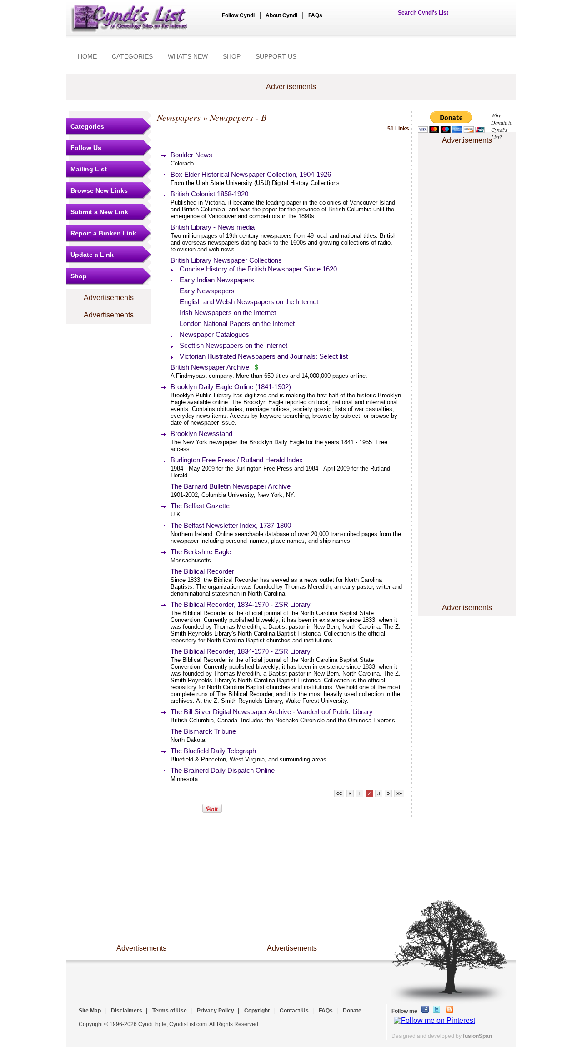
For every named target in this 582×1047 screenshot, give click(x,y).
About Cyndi (281, 15)
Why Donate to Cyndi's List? (501, 125)
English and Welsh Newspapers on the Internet (249, 302)
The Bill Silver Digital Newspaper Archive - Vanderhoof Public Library (272, 712)
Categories (87, 126)
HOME (87, 56)
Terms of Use (169, 1010)
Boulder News (191, 155)
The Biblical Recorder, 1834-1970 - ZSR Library (241, 604)
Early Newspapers (207, 291)
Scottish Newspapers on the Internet (233, 345)
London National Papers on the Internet (237, 323)
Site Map (90, 1010)
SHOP (232, 56)
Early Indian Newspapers (217, 280)
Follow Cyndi (238, 15)
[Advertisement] (467, 174)
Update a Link (92, 254)
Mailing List (88, 169)
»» (399, 793)
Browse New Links (99, 190)
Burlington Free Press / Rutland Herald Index (237, 460)
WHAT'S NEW (188, 56)
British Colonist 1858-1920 (209, 194)
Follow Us (85, 147)
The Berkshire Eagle (201, 552)
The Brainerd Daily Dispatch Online (223, 770)
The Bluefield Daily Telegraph (213, 751)
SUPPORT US (276, 56)
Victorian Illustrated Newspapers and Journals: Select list (264, 356)
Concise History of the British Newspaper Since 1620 (258, 269)
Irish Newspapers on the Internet (228, 312)
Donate (352, 1010)
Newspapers (179, 117)
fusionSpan (477, 1036)
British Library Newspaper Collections (226, 260)
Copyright (257, 1010)
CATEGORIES (132, 56)
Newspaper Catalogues (214, 334)
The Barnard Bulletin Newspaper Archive (231, 486)
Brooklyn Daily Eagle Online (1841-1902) (231, 387)
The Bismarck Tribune (203, 731)
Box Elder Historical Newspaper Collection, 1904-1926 (251, 174)
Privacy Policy (215, 1010)
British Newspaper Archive (210, 367)
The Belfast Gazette (200, 506)
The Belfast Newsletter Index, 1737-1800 (231, 525)
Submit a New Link (99, 211)
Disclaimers (126, 1010)
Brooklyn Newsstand (201, 433)
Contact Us (294, 1010)
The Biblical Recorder (202, 571)
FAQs (315, 15)
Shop (78, 276)
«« (339, 793)
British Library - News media (213, 227)
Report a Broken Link (103, 233)
